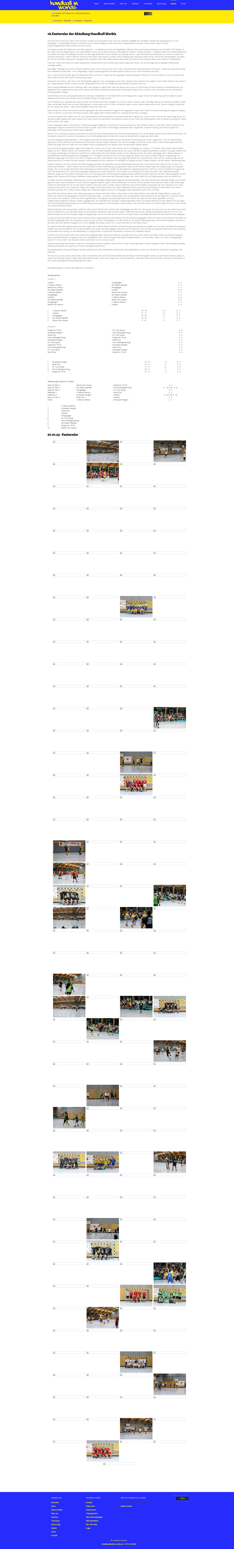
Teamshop (148, 3)
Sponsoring (161, 3)
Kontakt (54, 1535)
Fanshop (135, 3)
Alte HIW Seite (91, 1524)
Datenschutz (91, 1510)
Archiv (183, 3)
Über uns (123, 3)
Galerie (173, 3)
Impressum (90, 1506)
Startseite (55, 1502)
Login (88, 1528)
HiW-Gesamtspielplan (94, 1517)
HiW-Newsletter (92, 1521)
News (96, 3)
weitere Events (126, 1506)
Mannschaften (109, 3)
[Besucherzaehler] (182, 1498)
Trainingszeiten (92, 1513)
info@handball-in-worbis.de (112, 1544)
